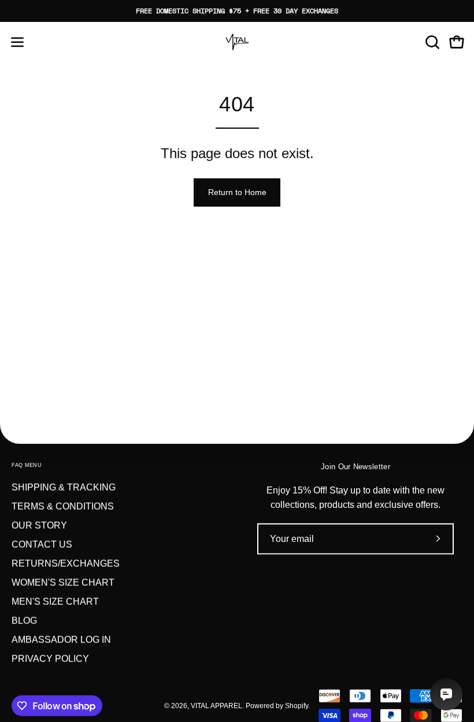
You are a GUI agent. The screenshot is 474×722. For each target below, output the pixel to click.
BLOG (24, 621)
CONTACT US (42, 544)
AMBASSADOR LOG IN (61, 640)
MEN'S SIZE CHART (55, 602)
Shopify (296, 705)
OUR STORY (39, 525)
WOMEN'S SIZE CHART (63, 583)
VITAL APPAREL (216, 705)
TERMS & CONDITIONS (63, 506)
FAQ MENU (27, 465)
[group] (237, 11)
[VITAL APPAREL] (237, 42)
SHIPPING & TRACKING (64, 487)
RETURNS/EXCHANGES (66, 563)
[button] (431, 42)
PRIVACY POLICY (50, 659)
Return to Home (237, 192)
